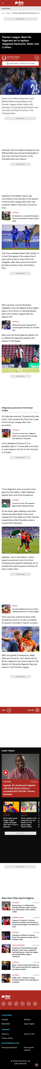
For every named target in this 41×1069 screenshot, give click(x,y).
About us (5, 1034)
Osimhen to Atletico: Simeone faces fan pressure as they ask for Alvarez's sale (25, 937)
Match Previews (18, 945)
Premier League (18, 917)
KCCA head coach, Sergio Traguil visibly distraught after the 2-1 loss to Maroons (10, 822)
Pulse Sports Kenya (9, 1047)
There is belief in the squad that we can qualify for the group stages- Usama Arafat (28, 822)
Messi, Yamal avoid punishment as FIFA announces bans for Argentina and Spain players (25, 967)
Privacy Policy (7, 1038)
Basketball (6, 1024)
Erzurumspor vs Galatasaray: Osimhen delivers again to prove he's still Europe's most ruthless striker (24, 908)
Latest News (6, 8)
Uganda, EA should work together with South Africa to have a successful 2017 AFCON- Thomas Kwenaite (19, 789)
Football (7, 13)
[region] (20, 815)
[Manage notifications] (36, 1065)
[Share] (37, 58)
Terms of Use (29, 1034)
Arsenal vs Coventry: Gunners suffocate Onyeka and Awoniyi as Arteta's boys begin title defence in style (25, 923)
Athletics (27, 1019)
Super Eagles (29, 1024)
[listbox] (21, 815)
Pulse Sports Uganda (29, 1048)
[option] (11, 816)
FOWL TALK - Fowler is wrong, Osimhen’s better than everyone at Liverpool (25, 980)
